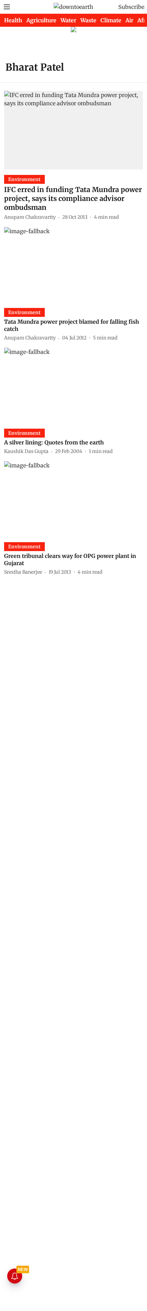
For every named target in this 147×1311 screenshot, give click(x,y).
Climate (111, 20)
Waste (88, 20)
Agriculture (41, 20)
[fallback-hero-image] (73, 130)
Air (129, 20)
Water (68, 20)
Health (13, 20)
